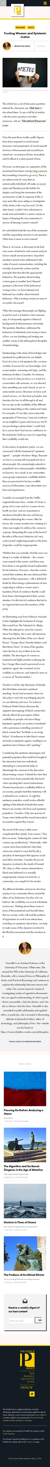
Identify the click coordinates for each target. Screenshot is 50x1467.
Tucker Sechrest (8, 1433)
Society (31, 27)
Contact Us (30, 1442)
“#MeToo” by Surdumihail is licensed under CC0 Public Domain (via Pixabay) (25, 91)
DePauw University (25, 1420)
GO (40, 1320)
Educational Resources (34, 121)
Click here (34, 108)
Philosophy (20, 27)
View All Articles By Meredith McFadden (25, 1041)
